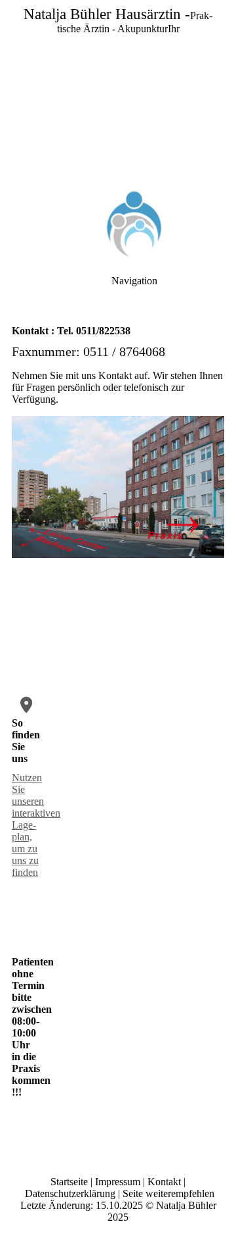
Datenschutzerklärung (70, 1193)
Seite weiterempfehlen (168, 1193)
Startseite (69, 1181)
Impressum (117, 1181)
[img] (118, 92)
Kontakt (164, 1181)
